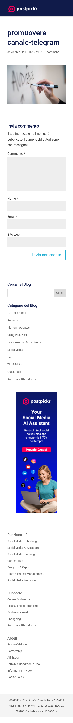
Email (12, 217)
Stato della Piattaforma (22, 379)
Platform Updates (18, 327)
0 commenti (52, 52)
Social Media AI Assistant (23, 547)
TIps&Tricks (14, 364)
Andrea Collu (19, 52)
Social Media (15, 349)
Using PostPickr (17, 335)
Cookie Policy (15, 677)
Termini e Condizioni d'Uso (23, 664)
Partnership (14, 651)
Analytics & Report (18, 567)
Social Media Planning (21, 554)
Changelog (14, 619)
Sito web (13, 235)
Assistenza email (17, 612)
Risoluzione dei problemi (22, 605)
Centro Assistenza (18, 599)
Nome (12, 198)
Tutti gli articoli (16, 312)
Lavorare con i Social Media (24, 342)
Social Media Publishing (22, 541)
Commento (16, 154)
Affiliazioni (13, 657)
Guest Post (14, 371)
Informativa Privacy (19, 670)
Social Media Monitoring (22, 580)
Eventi (11, 357)
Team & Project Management (25, 573)
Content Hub (15, 560)
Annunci (12, 320)
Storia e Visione (17, 644)
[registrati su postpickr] (36, 452)
